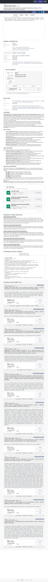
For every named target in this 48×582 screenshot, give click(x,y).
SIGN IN (45, 1)
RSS (30, 580)
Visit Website (38, 192)
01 (13, 93)
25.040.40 (18, 11)
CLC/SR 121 (29, 496)
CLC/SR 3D (26, 11)
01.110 (13, 11)
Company (22, 580)
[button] (34, 12)
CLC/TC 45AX (29, 325)
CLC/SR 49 (29, 369)
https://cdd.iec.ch (12, 127)
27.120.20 (24, 325)
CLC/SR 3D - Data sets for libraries (19, 52)
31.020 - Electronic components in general (20, 49)
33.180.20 (23, 398)
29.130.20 (24, 496)
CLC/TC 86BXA (30, 398)
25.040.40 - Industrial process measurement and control (23, 48)
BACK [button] (4, 11)
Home (18, 580)
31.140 (24, 369)
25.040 (19, 93)
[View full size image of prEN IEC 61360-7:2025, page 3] (10, 78)
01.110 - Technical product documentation (20, 47)
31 (25, 93)
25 (17, 93)
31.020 (22, 11)
